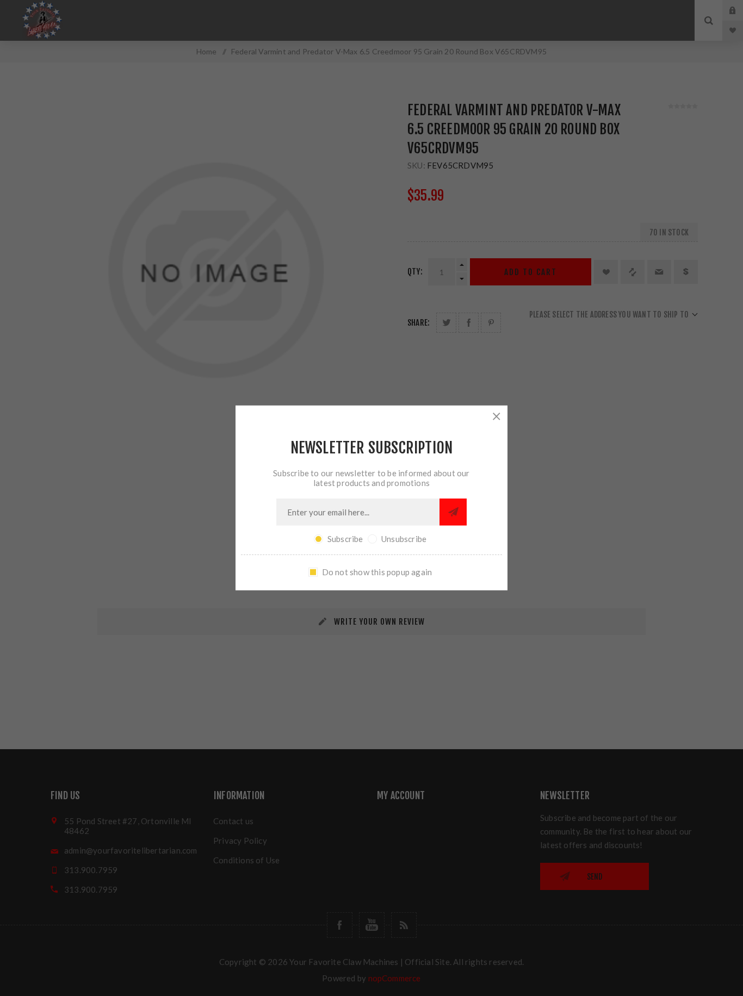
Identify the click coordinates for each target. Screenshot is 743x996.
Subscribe (345, 539)
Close (496, 416)
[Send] (453, 512)
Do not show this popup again (377, 572)
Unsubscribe (403, 539)
